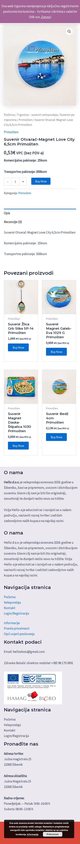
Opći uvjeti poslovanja (19, 634)
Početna (9, 115)
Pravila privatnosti (16, 628)
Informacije (12, 623)
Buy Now (41, 181)
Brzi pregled (21, 310)
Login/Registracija (16, 613)
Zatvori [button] (46, 17)
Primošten (26, 120)
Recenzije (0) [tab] (13, 222)
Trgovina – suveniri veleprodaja (37, 115)
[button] (69, 31)
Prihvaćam (53, 834)
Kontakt (9, 608)
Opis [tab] (7, 213)
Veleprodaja (12, 602)
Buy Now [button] (18, 347)
